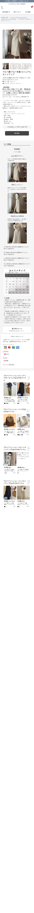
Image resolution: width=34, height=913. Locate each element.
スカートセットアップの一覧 (8, 19)
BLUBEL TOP (4, 17)
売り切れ (17, 133)
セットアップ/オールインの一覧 (18, 17)
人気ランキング (17, 12)
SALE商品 (27, 12)
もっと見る (29, 378)
